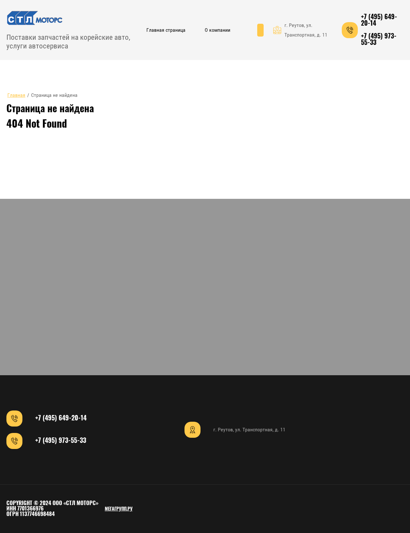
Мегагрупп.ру (119, 509)
